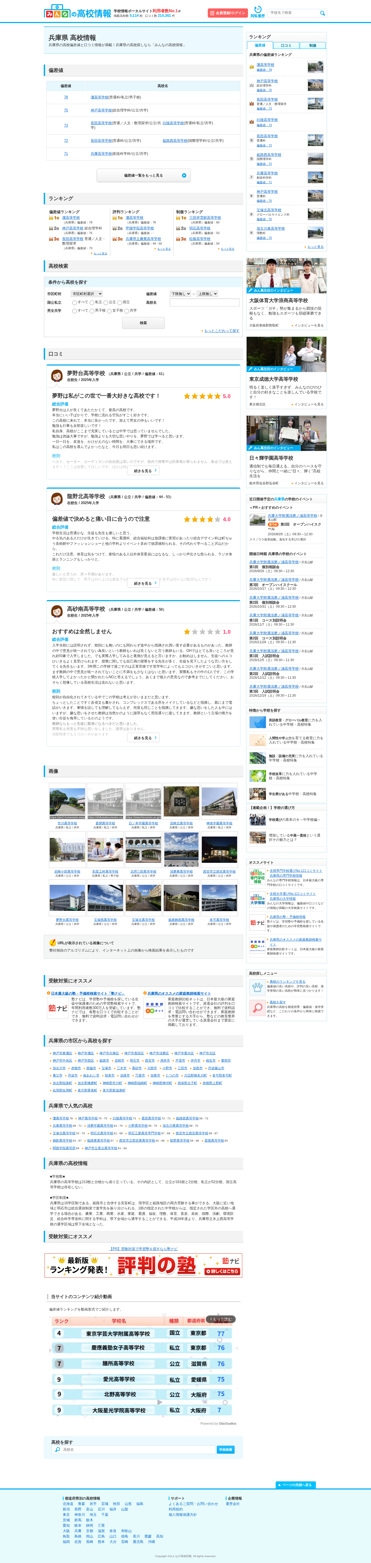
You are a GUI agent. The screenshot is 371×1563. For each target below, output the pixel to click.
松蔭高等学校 (199, 239)
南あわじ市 (91, 1075)
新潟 (66, 1509)
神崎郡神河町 (162, 1083)
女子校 (117, 310)
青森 (81, 1504)
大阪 (66, 1531)
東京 (66, 1515)
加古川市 (59, 1068)
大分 (113, 1542)
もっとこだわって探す (222, 331)
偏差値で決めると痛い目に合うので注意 (101, 519)
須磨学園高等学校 (100, 1126)
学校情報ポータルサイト (147, 11)
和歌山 (126, 1531)
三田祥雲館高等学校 (205, 218)
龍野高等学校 (180, 1140)
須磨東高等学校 (181, 871)
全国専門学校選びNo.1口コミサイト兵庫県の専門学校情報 (296, 873)
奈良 (113, 1531)
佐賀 (77, 1542)
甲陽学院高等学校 (140, 228)
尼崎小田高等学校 (67, 871)
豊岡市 (226, 1060)
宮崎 (124, 1542)
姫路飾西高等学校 (181, 920)
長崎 (89, 1542)
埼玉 (93, 1515)
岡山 (89, 1536)
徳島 (124, 1536)
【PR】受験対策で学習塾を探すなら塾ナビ (143, 1249)
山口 (113, 1536)
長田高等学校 (101, 123)
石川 (101, 1509)
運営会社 (233, 1504)
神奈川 (79, 1515)
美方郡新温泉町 (114, 1090)
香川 (136, 1536)
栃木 (89, 1520)
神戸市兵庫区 (109, 1053)
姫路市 (104, 1060)
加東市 (155, 1075)
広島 (101, 1536)
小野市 (167, 1068)
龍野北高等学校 (86, 496)
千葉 (104, 1515)
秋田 (116, 1504)
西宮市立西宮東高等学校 (137, 1140)
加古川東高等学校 (176, 1126)
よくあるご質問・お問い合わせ (193, 1504)
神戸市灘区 (86, 1053)
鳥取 (66, 1536)
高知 (159, 1536)
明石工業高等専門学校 (144, 1133)
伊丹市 (195, 1060)
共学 (133, 310)
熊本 (101, 1542)
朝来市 (110, 1075)
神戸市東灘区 (62, 1053)
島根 (77, 1536)
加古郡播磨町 (87, 1083)
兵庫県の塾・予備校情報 (288, 917)
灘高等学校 (99, 97)
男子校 (100, 310)
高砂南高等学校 (86, 609)
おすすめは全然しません (82, 631)
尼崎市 (119, 1060)
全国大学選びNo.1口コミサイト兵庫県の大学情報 (293, 896)
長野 (77, 1509)
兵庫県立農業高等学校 (143, 239)
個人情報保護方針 (183, 1515)
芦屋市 (180, 1060)
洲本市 (165, 1060)
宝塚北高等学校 (143, 920)
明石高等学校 (199, 228)
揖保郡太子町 (187, 1083)
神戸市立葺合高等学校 (101, 1148)
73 (66, 125)
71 (66, 154)
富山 (89, 1509)
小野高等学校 (138, 1126)
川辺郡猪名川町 (195, 1075)
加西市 (198, 1068)
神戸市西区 (86, 1060)
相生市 (211, 1060)
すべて (83, 302)
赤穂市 (76, 1068)
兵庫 (77, 1531)
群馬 (77, 1520)
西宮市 (150, 1060)
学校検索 (225, 1450)
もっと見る (100, 253)
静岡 (89, 1525)
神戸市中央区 (62, 1060)
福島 (139, 1504)
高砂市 (137, 1068)
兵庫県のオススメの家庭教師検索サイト (179, 993)
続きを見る (143, 471)
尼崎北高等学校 (181, 823)
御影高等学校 (62, 1140)
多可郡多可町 (222, 1075)
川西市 (152, 1068)
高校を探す (278, 1002)
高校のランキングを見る (288, 982)
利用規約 (176, 1509)
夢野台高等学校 (86, 373)
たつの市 (172, 1075)
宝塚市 (106, 1068)
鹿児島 (138, 1542)
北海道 (68, 1504)
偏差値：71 (264, 182)
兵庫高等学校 (101, 154)
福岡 (66, 1542)
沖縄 (151, 1542)
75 (66, 110)
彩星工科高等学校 (105, 871)
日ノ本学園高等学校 (143, 823)
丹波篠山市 (216, 1068)
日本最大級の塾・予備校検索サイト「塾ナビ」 (88, 993)
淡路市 (125, 1075)
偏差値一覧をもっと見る (143, 175)
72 (66, 141)
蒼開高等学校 (105, 823)
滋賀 (101, 1531)
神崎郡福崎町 (137, 1083)
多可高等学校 (219, 920)
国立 (126, 302)
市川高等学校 (67, 823)
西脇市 (91, 1068)
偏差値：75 (264, 90)
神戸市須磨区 (159, 1053)
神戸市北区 (207, 1053)
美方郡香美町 (87, 1090)
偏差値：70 (264, 200)
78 (66, 97)
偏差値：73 (264, 108)
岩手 (93, 1504)
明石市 (135, 1060)
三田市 (182, 1068)
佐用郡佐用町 (62, 1090)
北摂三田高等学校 (143, 871)
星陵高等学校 (214, 1140)
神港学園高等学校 (219, 823)
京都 (89, 1531)
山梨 (124, 1509)
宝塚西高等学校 (105, 920)
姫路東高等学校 (98, 1140)
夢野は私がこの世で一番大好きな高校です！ (106, 396)
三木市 (122, 1068)
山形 (128, 1504)
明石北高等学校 (101, 1133)
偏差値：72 (264, 145)
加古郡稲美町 (62, 1083)
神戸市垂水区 (184, 1053)
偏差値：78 (264, 69)
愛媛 (148, 1536)
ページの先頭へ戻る (297, 1485)
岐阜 (77, 1525)
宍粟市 (140, 1075)
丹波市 (73, 1075)
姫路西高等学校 (175, 141)
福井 (113, 1509)
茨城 (66, 1520)
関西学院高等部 (64, 1148)
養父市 (57, 1075)
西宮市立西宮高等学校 (219, 871)
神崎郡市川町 (112, 1083)
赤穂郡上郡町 (212, 1083)
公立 (112, 302)
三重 (101, 1525)
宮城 (104, 1504)
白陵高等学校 (173, 123)
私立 (98, 302)
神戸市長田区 (134, 1053)
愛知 (66, 1525)
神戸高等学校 (101, 110)
